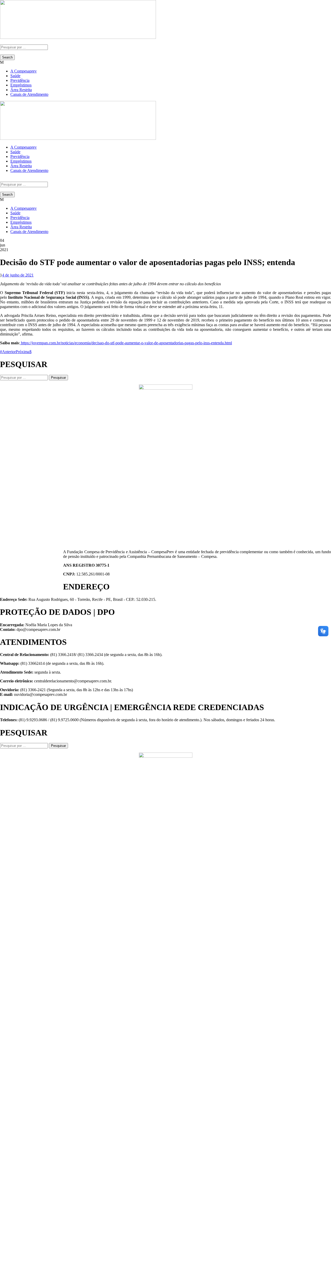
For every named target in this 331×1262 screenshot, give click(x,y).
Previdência (19, 80)
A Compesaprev (23, 71)
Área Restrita (21, 89)
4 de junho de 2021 (18, 275)
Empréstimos (21, 85)
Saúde (15, 76)
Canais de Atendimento (29, 94)
